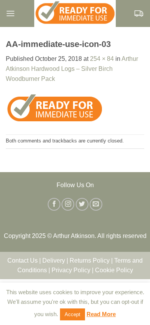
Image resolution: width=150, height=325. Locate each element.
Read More (101, 314)
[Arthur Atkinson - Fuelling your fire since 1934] (75, 13)
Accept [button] (72, 314)
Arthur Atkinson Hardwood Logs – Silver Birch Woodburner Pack (72, 68)
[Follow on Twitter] (82, 204)
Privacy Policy (71, 270)
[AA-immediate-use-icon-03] (54, 108)
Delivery (53, 260)
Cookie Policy (114, 270)
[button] (10, 13)
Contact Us (22, 260)
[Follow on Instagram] (68, 204)
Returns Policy (90, 260)
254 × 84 (102, 58)
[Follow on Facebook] (54, 204)
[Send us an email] (96, 204)
